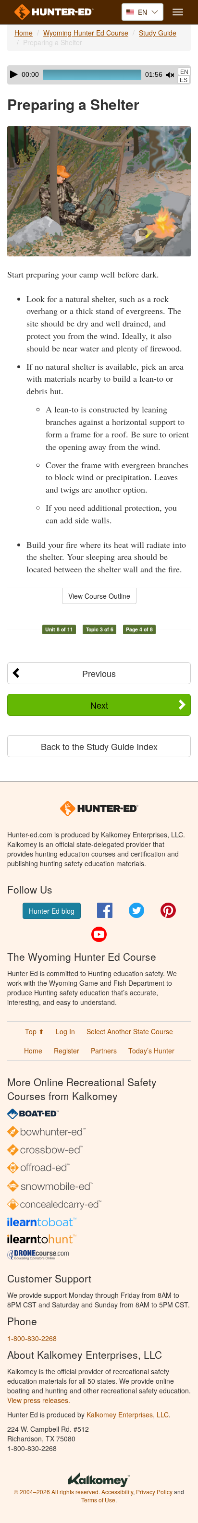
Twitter (136, 910)
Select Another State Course (130, 1031)
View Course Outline (99, 596)
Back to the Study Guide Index (99, 746)
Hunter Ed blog (51, 911)
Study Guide (157, 32)
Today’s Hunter (151, 1050)
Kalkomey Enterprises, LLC (128, 1414)
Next (99, 705)
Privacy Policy (154, 1491)
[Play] (14, 74)
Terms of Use (98, 1500)
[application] (99, 75)
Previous (99, 673)
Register (66, 1050)
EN (184, 72)
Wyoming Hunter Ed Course (85, 32)
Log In (65, 1031)
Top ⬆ (34, 1031)
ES (183, 80)
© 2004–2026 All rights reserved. (57, 1491)
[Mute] (170, 75)
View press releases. (38, 1400)
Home (23, 32)
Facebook (104, 910)
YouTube (99, 934)
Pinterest (168, 910)
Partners (104, 1050)
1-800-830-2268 (32, 1338)
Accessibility (117, 1491)
